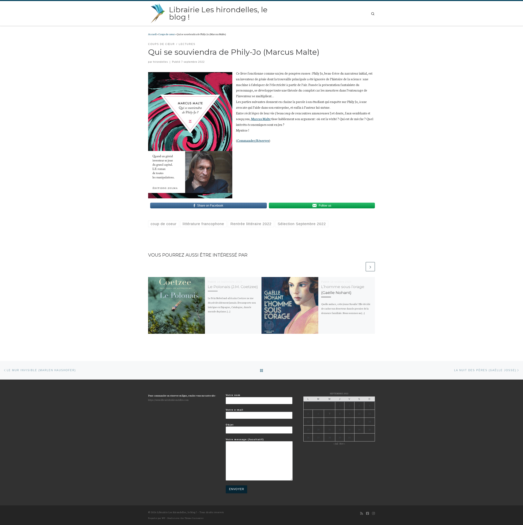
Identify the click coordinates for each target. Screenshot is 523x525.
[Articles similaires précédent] (360, 266)
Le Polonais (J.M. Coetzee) (233, 286)
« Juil (335, 443)
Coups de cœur (166, 34)
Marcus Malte (261, 118)
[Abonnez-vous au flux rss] (361, 513)
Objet (230, 424)
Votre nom (233, 395)
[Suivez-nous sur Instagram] (373, 513)
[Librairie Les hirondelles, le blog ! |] (158, 12)
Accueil (152, 34)
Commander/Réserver (253, 140)
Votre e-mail (234, 410)
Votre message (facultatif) (245, 439)
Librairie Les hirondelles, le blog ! (177, 512)
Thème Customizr (194, 517)
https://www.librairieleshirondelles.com (168, 399)
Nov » (342, 443)
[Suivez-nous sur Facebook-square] (367, 513)
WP (163, 517)
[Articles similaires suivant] (370, 266)
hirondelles (160, 61)
